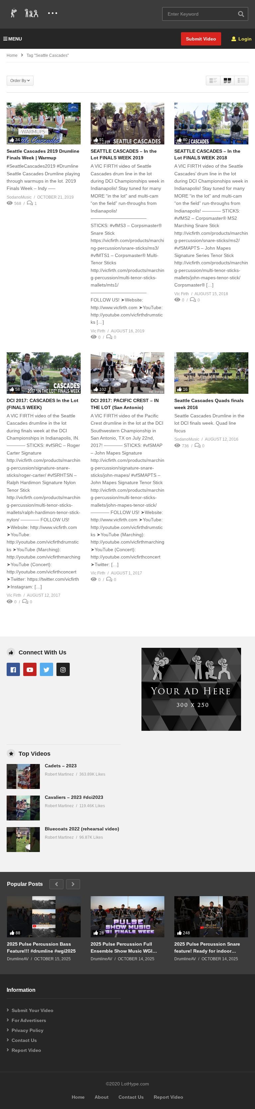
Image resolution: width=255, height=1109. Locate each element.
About (102, 1097)
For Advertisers (29, 1020)
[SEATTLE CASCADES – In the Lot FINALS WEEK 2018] (211, 123)
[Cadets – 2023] (23, 776)
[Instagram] (63, 669)
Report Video (26, 1050)
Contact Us (24, 1040)
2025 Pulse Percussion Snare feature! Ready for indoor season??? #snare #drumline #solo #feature (207, 947)
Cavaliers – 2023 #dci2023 (74, 797)
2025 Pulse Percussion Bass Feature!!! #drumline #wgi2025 (41, 947)
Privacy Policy (27, 1030)
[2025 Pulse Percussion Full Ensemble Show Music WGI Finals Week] (127, 917)
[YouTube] (30, 669)
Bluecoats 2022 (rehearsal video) (82, 828)
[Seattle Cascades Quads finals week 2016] (211, 373)
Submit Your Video (32, 1010)
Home (12, 55)
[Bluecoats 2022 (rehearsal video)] (23, 839)
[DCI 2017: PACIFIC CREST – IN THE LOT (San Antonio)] (128, 373)
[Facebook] (13, 669)
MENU (15, 39)
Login (244, 39)
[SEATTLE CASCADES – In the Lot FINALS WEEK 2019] (128, 123)
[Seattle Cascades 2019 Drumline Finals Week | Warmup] (44, 123)
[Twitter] (46, 669)
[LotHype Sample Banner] (191, 729)
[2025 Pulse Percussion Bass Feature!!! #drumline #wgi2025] (44, 917)
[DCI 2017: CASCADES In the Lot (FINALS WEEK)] (44, 373)
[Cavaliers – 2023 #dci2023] (23, 808)
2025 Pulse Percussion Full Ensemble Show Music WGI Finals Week (121, 947)
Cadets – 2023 (61, 765)
